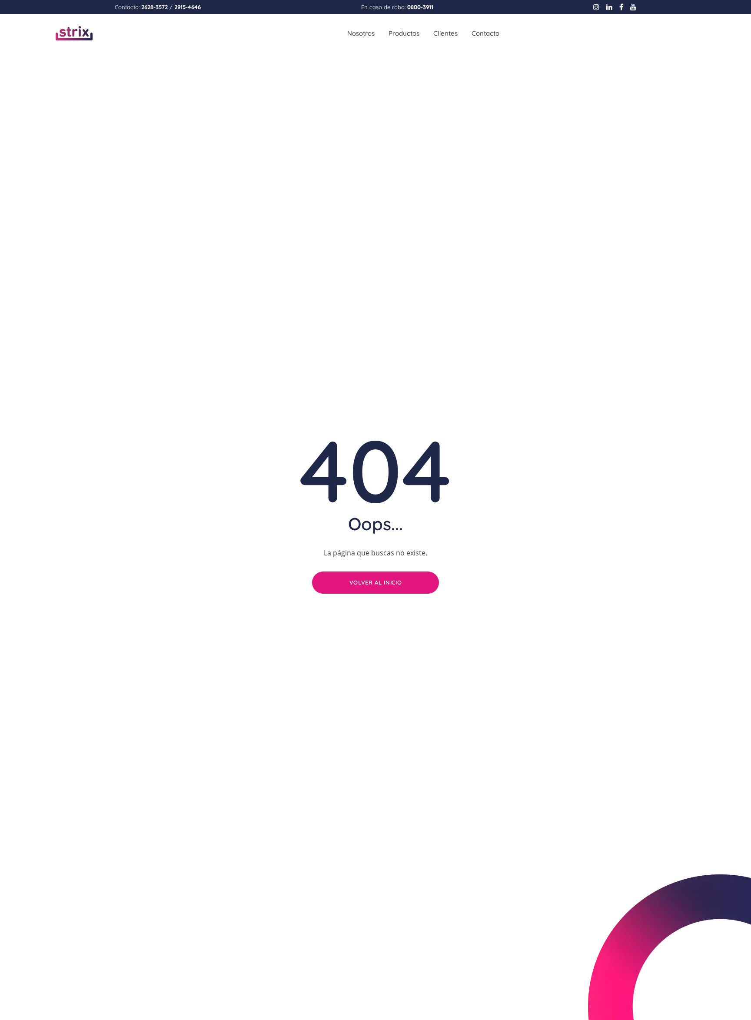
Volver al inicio (375, 582)
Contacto (485, 33)
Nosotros (361, 33)
